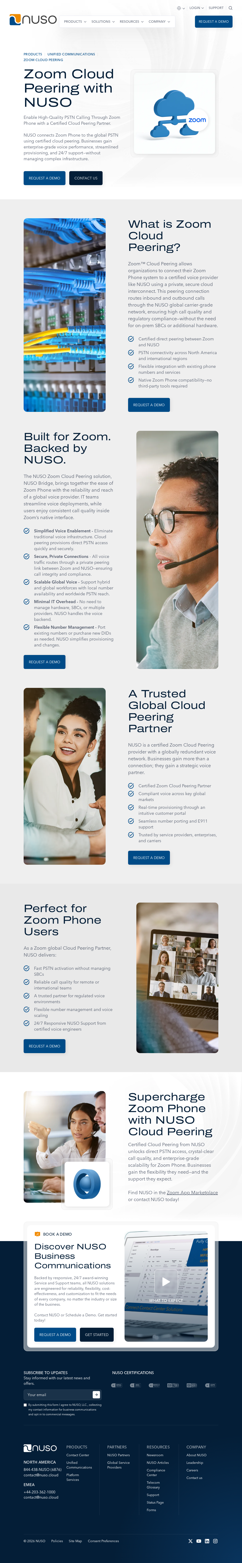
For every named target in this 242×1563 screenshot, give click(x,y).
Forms (151, 1510)
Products (73, 21)
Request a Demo (149, 405)
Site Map (75, 1541)
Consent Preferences (103, 1541)
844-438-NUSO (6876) (42, 1469)
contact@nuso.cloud (41, 1475)
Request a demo (214, 21)
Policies (57, 1541)
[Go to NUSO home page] (33, 20)
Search (231, 8)
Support (216, 8)
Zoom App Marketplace (192, 1192)
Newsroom (155, 1455)
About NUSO (196, 1455)
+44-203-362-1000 (39, 1492)
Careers (192, 1470)
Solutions (100, 21)
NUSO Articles (158, 1463)
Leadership (194, 1463)
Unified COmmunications (71, 54)
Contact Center (77, 1455)
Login (195, 8)
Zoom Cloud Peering (43, 60)
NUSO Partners (118, 1455)
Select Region (181, 8)
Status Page (155, 1502)
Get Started (96, 1334)
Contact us (85, 178)
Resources (129, 21)
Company (157, 21)
